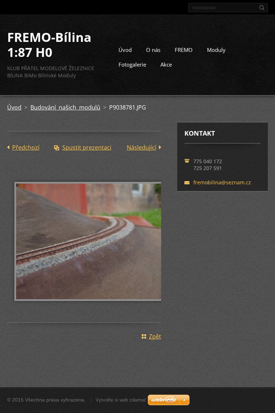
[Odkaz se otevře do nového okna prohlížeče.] (93, 306)
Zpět (155, 336)
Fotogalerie (132, 64)
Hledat (262, 7)
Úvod (125, 49)
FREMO (184, 49)
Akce (166, 64)
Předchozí (25, 147)
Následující (141, 147)
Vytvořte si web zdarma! (121, 400)
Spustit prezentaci (86, 147)
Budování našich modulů (65, 107)
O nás (153, 49)
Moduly (216, 49)
